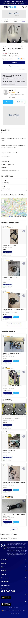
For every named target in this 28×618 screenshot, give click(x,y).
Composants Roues (17, 20)
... (1, 20)
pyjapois (12, 90)
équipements (10, 3)
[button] (13, 41)
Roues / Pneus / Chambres (7, 20)
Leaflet (11, 216)
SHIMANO (6, 182)
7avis (17, 92)
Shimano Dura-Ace (5, 538)
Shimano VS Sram (14, 538)
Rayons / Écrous (24, 20)
